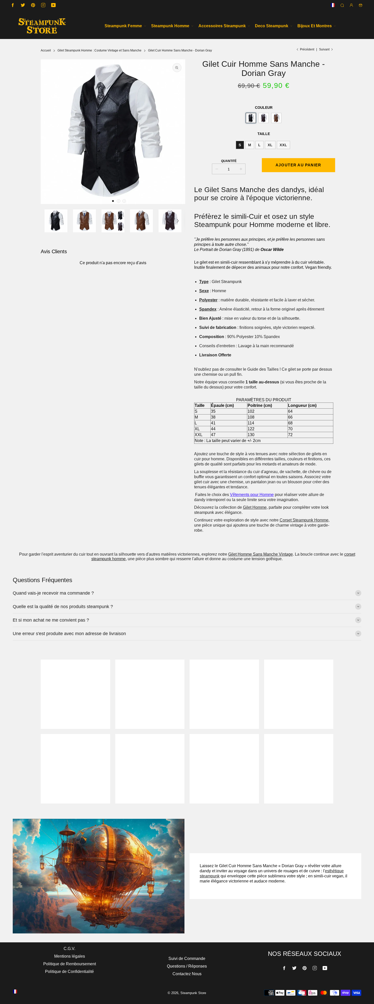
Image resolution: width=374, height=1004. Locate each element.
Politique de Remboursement (69, 964)
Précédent (307, 49)
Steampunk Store (193, 993)
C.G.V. (69, 948)
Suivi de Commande (186, 958)
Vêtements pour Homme (252, 494)
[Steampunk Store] (42, 26)
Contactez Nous (187, 974)
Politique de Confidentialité (69, 971)
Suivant (324, 49)
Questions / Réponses (187, 966)
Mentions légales (69, 956)
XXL (283, 145)
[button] (113, 201)
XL (270, 145)
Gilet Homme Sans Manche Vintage (260, 554)
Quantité (229, 161)
